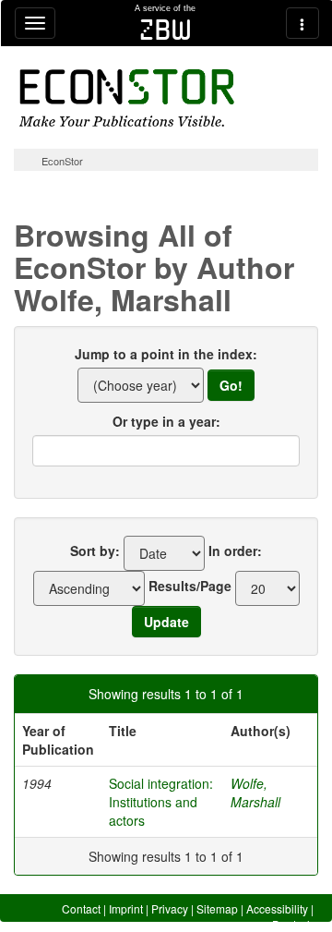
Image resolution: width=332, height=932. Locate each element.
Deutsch (293, 924)
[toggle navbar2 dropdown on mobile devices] (302, 23)
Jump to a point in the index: (166, 354)
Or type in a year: (166, 421)
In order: (235, 550)
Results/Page (189, 585)
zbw (165, 29)
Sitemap (217, 908)
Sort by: (95, 550)
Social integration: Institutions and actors (161, 801)
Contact (81, 908)
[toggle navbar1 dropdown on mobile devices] (35, 23)
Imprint (126, 908)
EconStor (62, 160)
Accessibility (277, 908)
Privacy (169, 908)
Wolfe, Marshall (255, 792)
